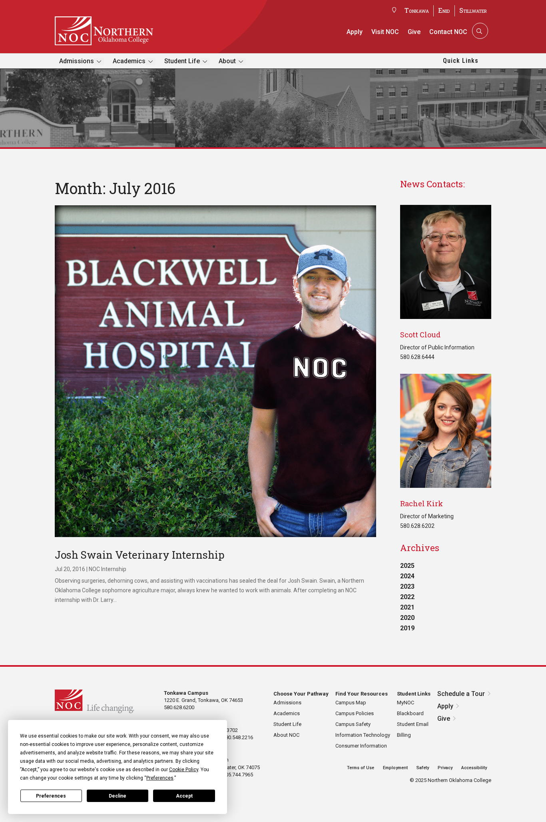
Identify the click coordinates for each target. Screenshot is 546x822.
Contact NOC (448, 32)
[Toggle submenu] (99, 61)
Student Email (412, 724)
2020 (407, 618)
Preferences (51, 796)
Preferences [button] (159, 778)
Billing (404, 735)
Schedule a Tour (461, 694)
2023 (407, 586)
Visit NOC (385, 32)
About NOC (286, 735)
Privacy (445, 767)
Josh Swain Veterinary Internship (140, 554)
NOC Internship (107, 569)
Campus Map (350, 703)
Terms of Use (360, 767)
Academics (129, 61)
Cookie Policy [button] (183, 769)
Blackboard (410, 713)
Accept (184, 796)
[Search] (479, 31)
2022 (407, 597)
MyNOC (405, 703)
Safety (422, 767)
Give (414, 32)
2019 (407, 628)
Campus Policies (354, 713)
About (227, 61)
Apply (355, 32)
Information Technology (362, 735)
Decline (117, 796)
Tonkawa (417, 10)
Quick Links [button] (460, 60)
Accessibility (474, 767)
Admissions (76, 61)
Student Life (182, 61)
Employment (395, 767)
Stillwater (473, 10)
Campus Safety (353, 724)
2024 (407, 576)
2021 (407, 607)
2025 (407, 565)
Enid (444, 10)
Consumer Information (361, 746)
